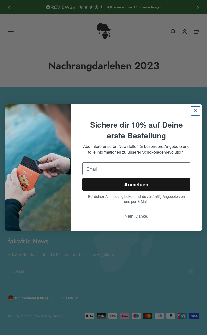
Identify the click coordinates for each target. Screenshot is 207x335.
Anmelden (136, 184)
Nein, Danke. (136, 216)
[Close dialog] (195, 110)
